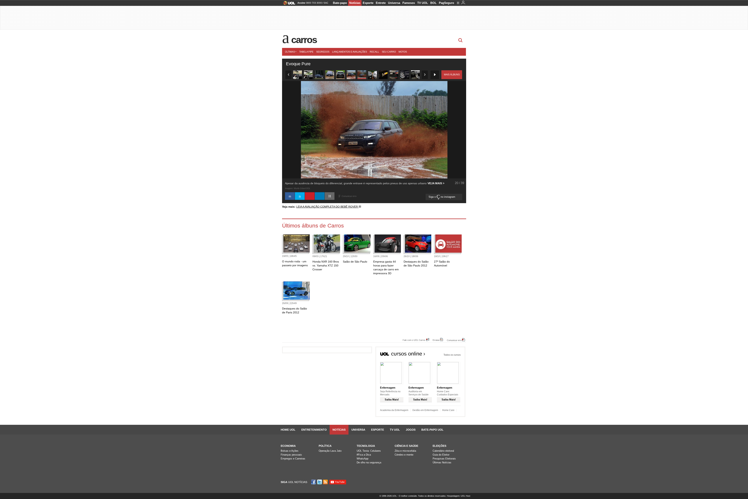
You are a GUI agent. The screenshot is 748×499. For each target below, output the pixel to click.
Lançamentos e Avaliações (349, 51)
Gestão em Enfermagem (425, 410)
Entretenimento (314, 429)
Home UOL (288, 429)
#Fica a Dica (364, 454)
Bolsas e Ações (289, 450)
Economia (288, 445)
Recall (374, 51)
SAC (326, 3)
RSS (326, 482)
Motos (403, 51)
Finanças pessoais (291, 454)
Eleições (439, 445)
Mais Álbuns (452, 74)
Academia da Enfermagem (394, 410)
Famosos (408, 2)
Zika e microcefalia (405, 450)
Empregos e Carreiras (293, 458)
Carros (304, 39)
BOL (433, 2)
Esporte (368, 2)
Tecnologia (366, 445)
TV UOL (422, 2)
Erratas (436, 340)
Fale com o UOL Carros (414, 340)
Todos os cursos (452, 355)
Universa (394, 2)
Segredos (322, 51)
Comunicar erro (454, 340)
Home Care (448, 410)
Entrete (381, 2)
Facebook (314, 482)
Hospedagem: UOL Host (458, 496)
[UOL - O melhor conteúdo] (288, 4)
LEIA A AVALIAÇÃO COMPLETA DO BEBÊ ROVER (327, 206)
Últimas (290, 51)
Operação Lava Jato (330, 450)
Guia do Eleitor (441, 454)
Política (325, 445)
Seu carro (389, 51)
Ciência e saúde (406, 445)
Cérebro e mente (404, 454)
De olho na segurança (369, 462)
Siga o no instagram (442, 196)
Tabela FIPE (306, 51)
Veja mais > (436, 183)
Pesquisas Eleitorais (444, 458)
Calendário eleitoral (443, 450)
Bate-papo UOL (432, 429)
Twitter (320, 482)
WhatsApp (362, 458)
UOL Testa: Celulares (369, 450)
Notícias (354, 2)
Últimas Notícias (442, 462)
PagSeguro (446, 2)
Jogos (410, 429)
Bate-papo (340, 2)
